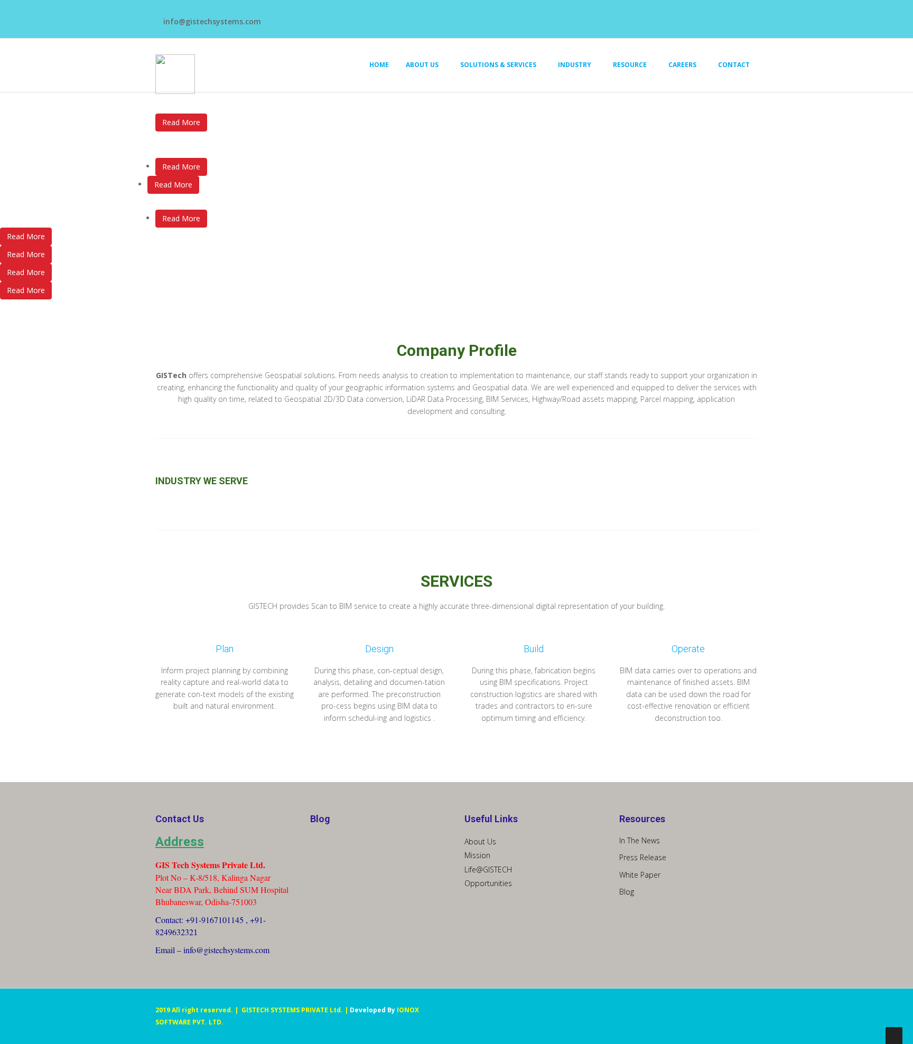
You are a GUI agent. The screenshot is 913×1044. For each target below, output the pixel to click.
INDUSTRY (574, 64)
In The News (639, 840)
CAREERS (682, 64)
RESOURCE (630, 64)
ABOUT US (422, 64)
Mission (477, 855)
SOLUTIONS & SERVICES (498, 64)
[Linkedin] (504, 16)
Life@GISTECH (488, 869)
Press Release (642, 857)
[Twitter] (491, 16)
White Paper (639, 875)
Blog (626, 892)
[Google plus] (531, 16)
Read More (181, 122)
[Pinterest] (517, 16)
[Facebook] (478, 16)
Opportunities (488, 883)
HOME (379, 64)
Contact (734, 64)
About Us (480, 841)
